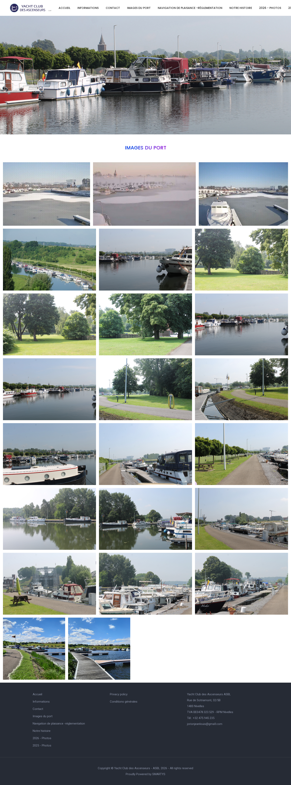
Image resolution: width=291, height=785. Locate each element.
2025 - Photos (42, 745)
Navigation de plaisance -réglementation (190, 8)
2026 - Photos (270, 8)
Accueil (64, 8)
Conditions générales (123, 701)
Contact (113, 8)
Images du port (139, 8)
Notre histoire (240, 8)
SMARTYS (158, 774)
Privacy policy (118, 694)
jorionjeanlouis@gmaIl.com (204, 724)
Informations (88, 8)
